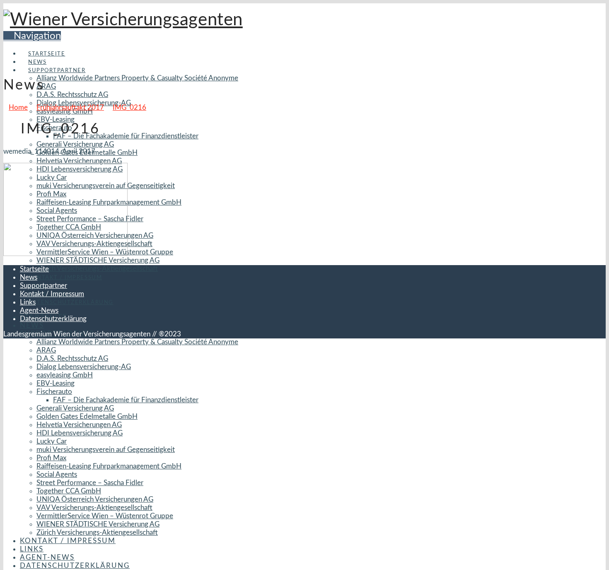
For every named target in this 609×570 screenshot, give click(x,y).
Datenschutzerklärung (53, 318)
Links (28, 302)
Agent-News (39, 310)
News (28, 277)
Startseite (34, 269)
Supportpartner (43, 285)
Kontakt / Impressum (52, 293)
